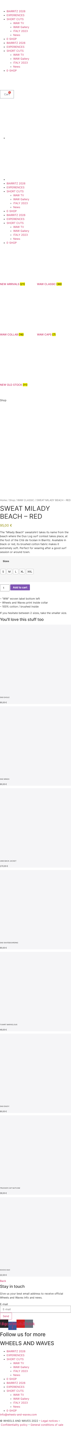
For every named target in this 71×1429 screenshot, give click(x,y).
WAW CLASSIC (25, 500)
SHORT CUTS (15, 19)
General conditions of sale (47, 1424)
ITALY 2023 (20, 31)
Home (3, 500)
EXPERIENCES (15, 15)
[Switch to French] (9, 81)
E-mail (4, 1304)
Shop (12, 500)
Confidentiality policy (14, 1424)
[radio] (3, 571)
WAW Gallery (21, 27)
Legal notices (49, 1420)
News (16, 35)
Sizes (6, 561)
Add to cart (20, 587)
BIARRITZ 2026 (16, 11)
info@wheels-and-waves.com (18, 1414)
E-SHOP (12, 39)
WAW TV (18, 23)
